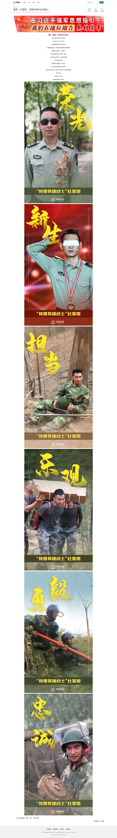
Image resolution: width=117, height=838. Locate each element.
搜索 (101, 2)
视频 (38, 2)
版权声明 (55, 829)
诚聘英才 (68, 829)
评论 (29, 2)
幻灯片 (89, 11)
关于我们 (61, 829)
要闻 (24, 2)
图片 (34, 2)
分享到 (102, 11)
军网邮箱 (49, 829)
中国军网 (15, 7)
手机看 (96, 11)
